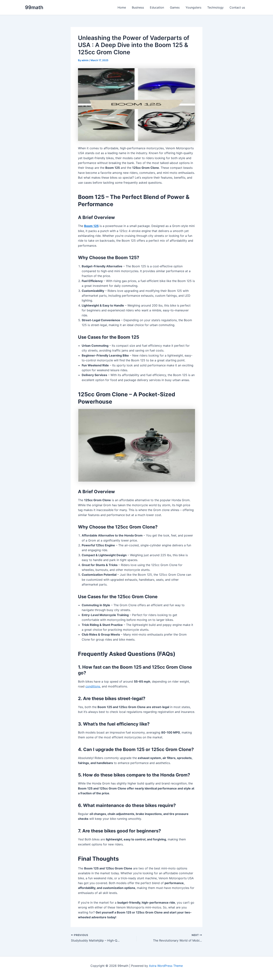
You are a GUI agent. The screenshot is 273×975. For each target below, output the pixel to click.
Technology (215, 7)
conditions (92, 686)
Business (138, 7)
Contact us (237, 7)
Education (157, 7)
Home (122, 7)
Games (175, 7)
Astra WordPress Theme (166, 966)
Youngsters (193, 7)
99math (34, 7)
